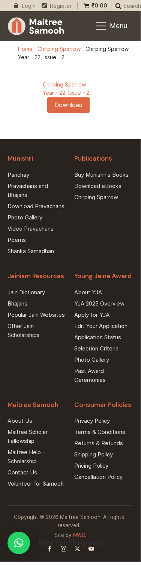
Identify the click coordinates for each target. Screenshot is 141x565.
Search (132, 6)
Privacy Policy (92, 420)
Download (68, 105)
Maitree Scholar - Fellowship (30, 436)
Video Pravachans (31, 228)
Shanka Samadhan (31, 251)
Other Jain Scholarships (24, 330)
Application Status (97, 337)
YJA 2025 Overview (99, 303)
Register (61, 6)
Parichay (18, 174)
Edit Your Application (101, 325)
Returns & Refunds (98, 443)
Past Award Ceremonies (90, 375)
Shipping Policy (93, 454)
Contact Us (22, 472)
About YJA (88, 292)
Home (25, 49)
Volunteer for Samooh (36, 483)
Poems (17, 239)
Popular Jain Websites (36, 314)
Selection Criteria (96, 348)
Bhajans (17, 303)
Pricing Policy (91, 465)
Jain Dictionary (26, 292)
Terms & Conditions (99, 431)
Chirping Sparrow (59, 49)
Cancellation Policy (98, 476)
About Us (20, 420)
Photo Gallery (25, 217)
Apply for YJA (92, 314)
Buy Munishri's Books (101, 174)
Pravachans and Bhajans (28, 190)
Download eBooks (98, 185)
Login (28, 6)
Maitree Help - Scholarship (26, 457)
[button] (19, 543)
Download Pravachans (36, 206)
